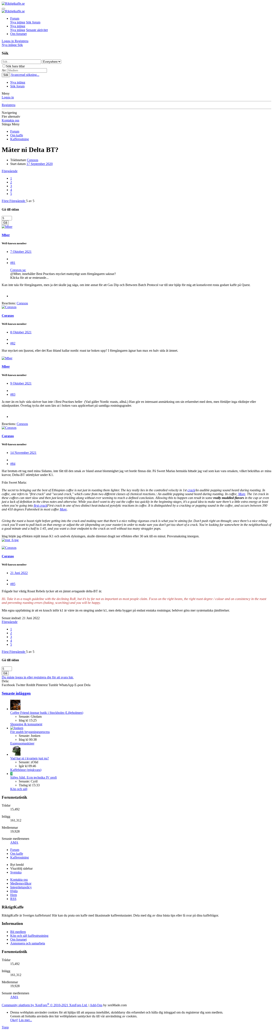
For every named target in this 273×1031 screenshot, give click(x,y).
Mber (6, 235)
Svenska (16, 872)
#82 (12, 343)
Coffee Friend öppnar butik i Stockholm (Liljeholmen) (46, 712)
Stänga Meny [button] (11, 124)
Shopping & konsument (26, 724)
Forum (14, 18)
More (241, 494)
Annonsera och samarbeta (27, 943)
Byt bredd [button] (17, 864)
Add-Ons (96, 1005)
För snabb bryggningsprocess (30, 732)
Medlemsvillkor (20, 883)
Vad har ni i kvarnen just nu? (29, 758)
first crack (40, 505)
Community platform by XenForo (45, 1005)
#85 (12, 584)
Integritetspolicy (21, 887)
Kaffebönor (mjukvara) (25, 770)
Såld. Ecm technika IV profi (33, 777)
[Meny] (3, 8)
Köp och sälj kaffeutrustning (29, 935)
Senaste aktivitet (37, 30)
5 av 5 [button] (30, 201)
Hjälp (14, 891)
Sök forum (33, 22)
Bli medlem (18, 932)
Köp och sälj (18, 789)
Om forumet (18, 34)
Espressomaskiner (22, 743)
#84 (12, 464)
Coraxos (32, 160)
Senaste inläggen (16, 693)
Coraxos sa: (18, 270)
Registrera (8, 105)
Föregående (9, 171)
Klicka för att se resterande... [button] (29, 277)
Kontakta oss (10, 120)
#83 (12, 394)
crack (191, 490)
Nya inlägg (17, 22)
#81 (12, 263)
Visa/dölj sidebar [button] (21, 868)
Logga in (8, 97)
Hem (13, 895)
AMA (14, 842)
